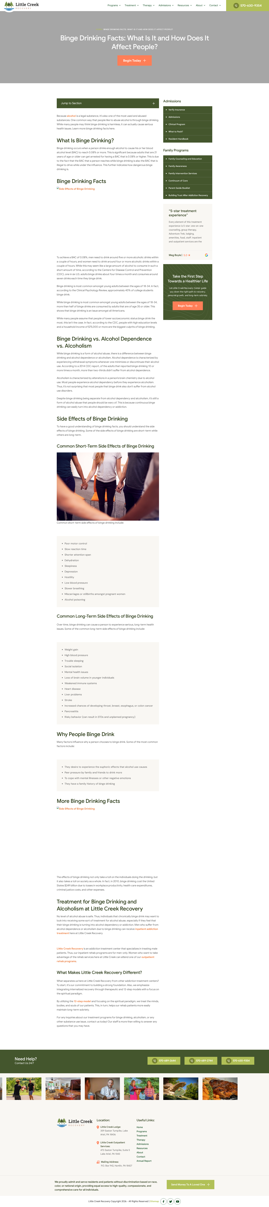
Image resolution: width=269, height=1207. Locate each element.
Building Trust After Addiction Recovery (188, 195)
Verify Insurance (177, 109)
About (199, 5)
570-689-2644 (167, 1060)
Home (99, 29)
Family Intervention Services (183, 173)
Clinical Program (177, 124)
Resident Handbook (178, 139)
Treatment (130, 5)
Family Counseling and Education (185, 159)
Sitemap (154, 1201)
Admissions (165, 5)
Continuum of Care (178, 180)
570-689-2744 (204, 1060)
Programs (113, 5)
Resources (183, 5)
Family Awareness (178, 166)
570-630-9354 (251, 5)
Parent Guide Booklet (179, 188)
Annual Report (144, 1161)
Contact (213, 5)
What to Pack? (176, 131)
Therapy (147, 5)
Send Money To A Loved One (188, 1184)
